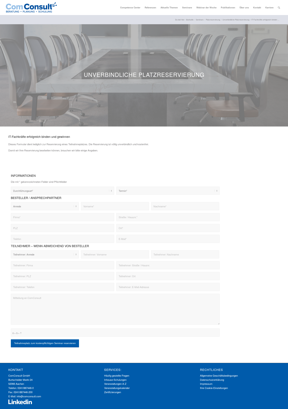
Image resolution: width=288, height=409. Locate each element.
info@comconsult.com (29, 396)
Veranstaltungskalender (117, 388)
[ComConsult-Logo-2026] (31, 7)
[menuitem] (130, 7)
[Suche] (279, 7)
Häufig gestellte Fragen (116, 375)
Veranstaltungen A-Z (115, 383)
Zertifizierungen (112, 392)
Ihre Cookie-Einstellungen (214, 388)
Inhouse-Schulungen (115, 379)
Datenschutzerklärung (212, 379)
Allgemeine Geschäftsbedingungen (219, 375)
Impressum (206, 383)
